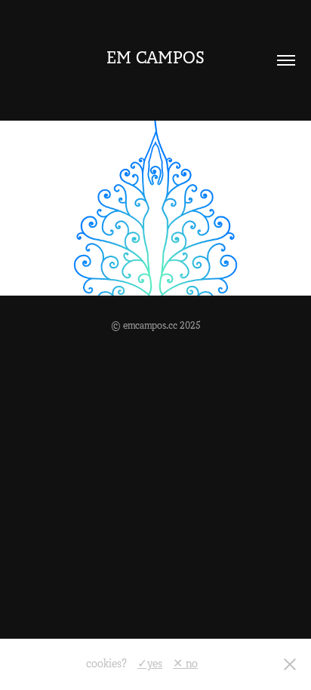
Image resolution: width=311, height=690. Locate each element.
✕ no (185, 663)
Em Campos (155, 58)
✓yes (149, 663)
